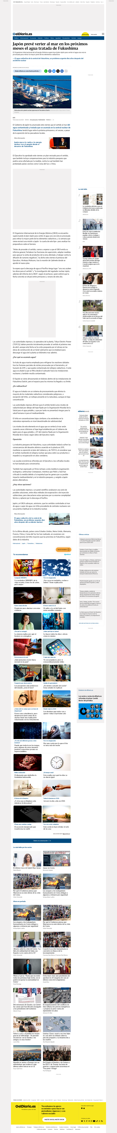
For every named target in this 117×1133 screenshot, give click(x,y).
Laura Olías (16, 1042)
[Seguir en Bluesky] (82, 1121)
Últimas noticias (84, 534)
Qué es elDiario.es (20, 1127)
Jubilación (77, 2)
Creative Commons (64, 1127)
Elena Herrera (86, 295)
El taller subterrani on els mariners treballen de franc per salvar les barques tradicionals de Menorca (89, 572)
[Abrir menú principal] (103, 34)
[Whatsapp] (46, 71)
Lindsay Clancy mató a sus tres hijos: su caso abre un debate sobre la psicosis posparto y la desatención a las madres (56, 1036)
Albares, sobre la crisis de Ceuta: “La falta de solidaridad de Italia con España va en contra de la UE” (26, 951)
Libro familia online (89, 1100)
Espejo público (63, 2)
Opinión (40, 38)
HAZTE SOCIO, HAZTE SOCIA (54, 1119)
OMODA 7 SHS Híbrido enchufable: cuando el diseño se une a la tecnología (83, 440)
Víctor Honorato (17, 897)
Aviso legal (73, 1127)
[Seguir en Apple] (84, 1108)
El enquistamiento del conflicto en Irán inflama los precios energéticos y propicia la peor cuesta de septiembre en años (56, 1008)
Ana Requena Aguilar (49, 1042)
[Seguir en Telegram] (89, 1121)
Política (16, 38)
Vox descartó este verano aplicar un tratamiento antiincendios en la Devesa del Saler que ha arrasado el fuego (92, 315)
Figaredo (57, 2)
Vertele (73, 38)
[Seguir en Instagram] (91, 1121)
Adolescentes (70, 1100)
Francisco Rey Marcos (49, 955)
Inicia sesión (94, 34)
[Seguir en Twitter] (84, 1121)
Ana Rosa (98, 2)
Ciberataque (52, 2)
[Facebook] (50, 71)
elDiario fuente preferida (79, 1100)
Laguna (55, 1100)
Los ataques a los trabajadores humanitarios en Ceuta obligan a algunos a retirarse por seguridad (55, 893)
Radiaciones (39, 543)
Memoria (59, 1100)
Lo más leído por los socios (22, 847)
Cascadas (42, 1100)
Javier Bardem (46, 2)
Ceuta (32, 2)
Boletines (62, 1129)
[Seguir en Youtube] (94, 1121)
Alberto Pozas (17, 1011)
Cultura (46, 38)
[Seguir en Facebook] (86, 1121)
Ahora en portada (19, 901)
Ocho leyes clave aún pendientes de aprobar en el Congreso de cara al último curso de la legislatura (56, 978)
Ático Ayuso (36, 2)
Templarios (92, 2)
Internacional (24, 38)
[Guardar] (66, 71)
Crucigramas (33, 1100)
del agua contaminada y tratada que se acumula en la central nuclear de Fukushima (41, 127)
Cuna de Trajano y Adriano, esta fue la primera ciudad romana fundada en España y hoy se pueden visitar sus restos (90, 562)
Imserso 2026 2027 (49, 1100)
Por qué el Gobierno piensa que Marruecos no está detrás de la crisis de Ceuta (26, 893)
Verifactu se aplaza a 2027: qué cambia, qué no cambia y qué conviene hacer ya (83, 452)
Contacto (50, 1129)
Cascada (102, 2)
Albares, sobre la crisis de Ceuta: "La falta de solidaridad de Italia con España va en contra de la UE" (92, 340)
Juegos (80, 38)
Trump (41, 2)
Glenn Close (82, 2)
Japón (23, 543)
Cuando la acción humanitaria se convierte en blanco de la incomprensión (55, 951)
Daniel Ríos (46, 982)
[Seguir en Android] (82, 1108)
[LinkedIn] (62, 71)
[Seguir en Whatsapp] (99, 1121)
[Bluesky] (54, 71)
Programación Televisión (98, 1100)
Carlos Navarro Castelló (89, 321)
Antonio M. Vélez (47, 1013)
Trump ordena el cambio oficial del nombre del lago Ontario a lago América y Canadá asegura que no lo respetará (91, 262)
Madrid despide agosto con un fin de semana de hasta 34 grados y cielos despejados (90, 582)
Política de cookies (41, 1129)
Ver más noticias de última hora (88, 623)
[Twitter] (58, 71)
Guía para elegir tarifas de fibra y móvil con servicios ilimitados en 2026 (84, 417)
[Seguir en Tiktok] (97, 1121)
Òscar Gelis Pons (17, 1068)
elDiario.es (85, 214)
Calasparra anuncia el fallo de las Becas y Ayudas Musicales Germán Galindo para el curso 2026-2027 (90, 540)
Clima (52, 38)
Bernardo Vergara (48, 870)
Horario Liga (64, 1100)
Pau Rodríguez (47, 1070)
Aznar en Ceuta (49, 868)
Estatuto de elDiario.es (86, 690)
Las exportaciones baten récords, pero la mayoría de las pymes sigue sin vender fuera (83, 463)
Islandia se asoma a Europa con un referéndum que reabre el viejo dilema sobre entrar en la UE (26, 1064)
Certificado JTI (69, 1129)
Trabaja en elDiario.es (39, 1127)
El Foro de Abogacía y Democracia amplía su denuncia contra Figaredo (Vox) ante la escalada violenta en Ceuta (92, 289)
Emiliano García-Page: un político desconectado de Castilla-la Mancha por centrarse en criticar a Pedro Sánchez (89, 552)
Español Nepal (27, 2)
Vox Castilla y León (71, 2)
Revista (56, 1129)
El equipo (29, 1127)
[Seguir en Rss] (102, 1121)
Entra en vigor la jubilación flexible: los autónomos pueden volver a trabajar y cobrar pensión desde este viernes (91, 235)
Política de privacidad (83, 1127)
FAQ (91, 1127)
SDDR (38, 1100)
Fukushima (30, 543)
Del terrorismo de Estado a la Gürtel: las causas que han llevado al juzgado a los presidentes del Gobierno (27, 1007)
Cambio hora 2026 (26, 1100)
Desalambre (66, 38)
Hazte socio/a (85, 34)
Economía (33, 38)
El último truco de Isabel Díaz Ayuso (27, 868)
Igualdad (58, 38)
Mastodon (77, 1129)
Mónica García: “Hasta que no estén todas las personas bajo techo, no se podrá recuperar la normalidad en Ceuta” (26, 979)
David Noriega (17, 984)
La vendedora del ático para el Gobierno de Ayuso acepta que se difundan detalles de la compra (93, 209)
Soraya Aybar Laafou (48, 897)
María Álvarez (17, 870)
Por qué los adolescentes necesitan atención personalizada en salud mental (84, 430)
